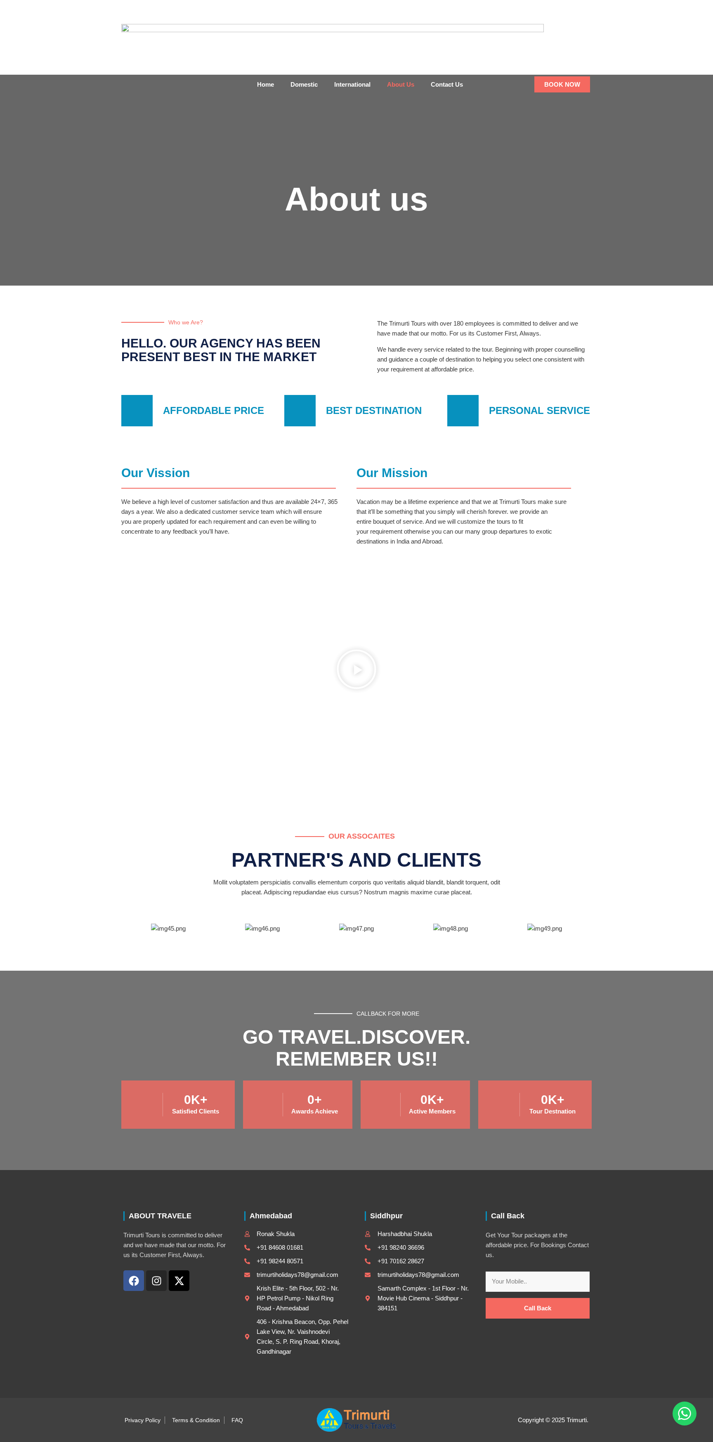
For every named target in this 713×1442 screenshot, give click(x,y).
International (352, 84)
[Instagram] (560, 8)
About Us (400, 84)
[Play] (356, 670)
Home (265, 84)
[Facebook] (546, 8)
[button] (581, 8)
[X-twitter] (179, 1280)
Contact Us (447, 84)
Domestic (304, 84)
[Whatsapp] (684, 1413)
